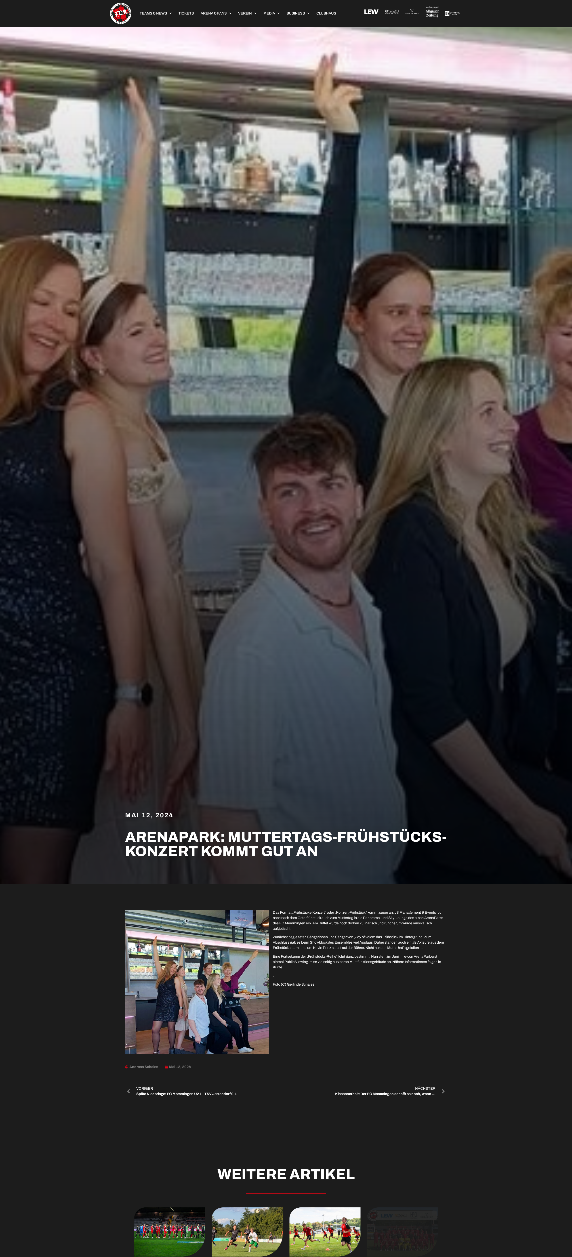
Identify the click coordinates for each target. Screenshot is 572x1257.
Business (295, 13)
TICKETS (186, 13)
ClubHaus (326, 13)
